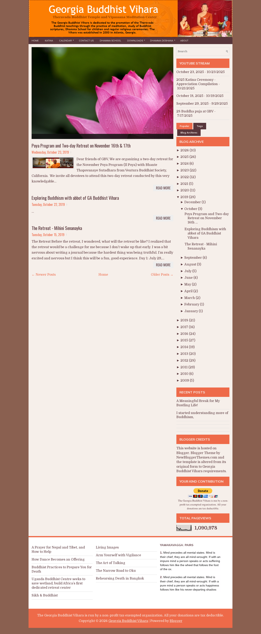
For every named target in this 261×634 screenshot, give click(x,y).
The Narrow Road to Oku (116, 571)
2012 (184, 360)
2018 (184, 320)
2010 (184, 374)
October (191, 209)
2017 (184, 327)
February (192, 304)
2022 (185, 177)
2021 (184, 184)
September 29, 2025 (192, 103)
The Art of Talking (110, 563)
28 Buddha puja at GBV (194, 111)
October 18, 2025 (189, 96)
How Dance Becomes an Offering (58, 559)
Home (35, 40)
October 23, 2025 (190, 72)
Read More (163, 187)
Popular (184, 126)
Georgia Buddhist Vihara (128, 621)
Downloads (136, 40)
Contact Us (86, 40)
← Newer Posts (44, 274)
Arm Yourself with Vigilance (118, 555)
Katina (49, 40)
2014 (184, 347)
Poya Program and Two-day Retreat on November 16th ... (207, 218)
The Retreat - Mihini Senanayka (57, 227)
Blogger (182, 453)
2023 (185, 170)
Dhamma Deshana (162, 40)
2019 (184, 197)
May (188, 284)
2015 (184, 340)
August (190, 264)
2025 (184, 157)
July (188, 271)
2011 (184, 367)
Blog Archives (188, 132)
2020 (185, 190)
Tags (200, 126)
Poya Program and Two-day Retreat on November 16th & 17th (81, 145)
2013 (184, 354)
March (190, 298)
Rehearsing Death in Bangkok (120, 578)
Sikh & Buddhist (45, 595)
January (191, 311)
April (188, 291)
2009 (185, 380)
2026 (185, 150)
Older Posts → (162, 274)
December (193, 202)
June (189, 278)
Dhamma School (110, 40)
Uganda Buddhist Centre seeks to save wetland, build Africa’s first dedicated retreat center (58, 583)
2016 (184, 334)
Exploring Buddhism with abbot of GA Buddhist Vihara (75, 197)
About (184, 40)
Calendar (66, 40)
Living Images (107, 547)
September (193, 258)
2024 (184, 163)
